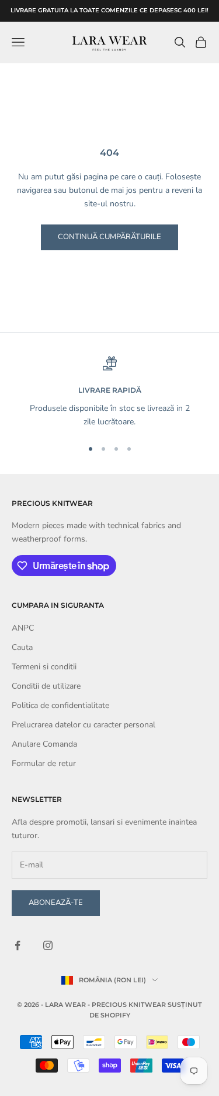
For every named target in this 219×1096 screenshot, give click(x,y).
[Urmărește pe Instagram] (48, 945)
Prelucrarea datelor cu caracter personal (83, 724)
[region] (109, 392)
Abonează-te (56, 902)
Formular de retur (44, 763)
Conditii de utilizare (46, 686)
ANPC (23, 628)
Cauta (22, 647)
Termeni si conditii (44, 666)
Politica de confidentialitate (60, 705)
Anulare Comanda (44, 744)
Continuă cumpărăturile (109, 237)
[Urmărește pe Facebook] (17, 945)
